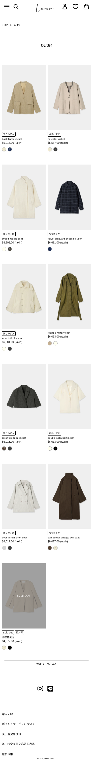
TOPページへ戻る (46, 664)
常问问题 (7, 714)
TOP (5, 25)
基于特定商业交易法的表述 (18, 744)
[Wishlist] (75, 6)
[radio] (4, 149)
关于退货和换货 (11, 734)
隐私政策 (7, 754)
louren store (49, 758)
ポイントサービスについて (18, 724)
